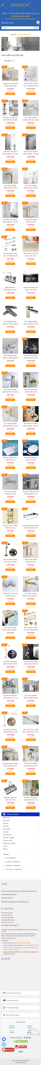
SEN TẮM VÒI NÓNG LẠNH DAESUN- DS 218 (10, 697)
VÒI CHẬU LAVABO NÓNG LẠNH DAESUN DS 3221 (10, 629)
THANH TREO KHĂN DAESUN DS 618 (31, 561)
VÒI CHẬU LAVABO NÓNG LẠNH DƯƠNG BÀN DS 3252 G (10, 187)
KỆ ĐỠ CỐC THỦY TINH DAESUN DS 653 (10, 595)
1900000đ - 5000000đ (12, 862)
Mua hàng (10, 93)
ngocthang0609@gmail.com (11, 949)
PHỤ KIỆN (5, 832)
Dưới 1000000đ (10, 858)
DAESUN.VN (4, 940)
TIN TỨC (5, 846)
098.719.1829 (35, 945)
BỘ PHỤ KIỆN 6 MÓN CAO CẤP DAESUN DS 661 (31, 629)
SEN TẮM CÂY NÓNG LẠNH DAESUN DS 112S (10, 731)
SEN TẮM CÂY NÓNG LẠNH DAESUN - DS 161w (10, 221)
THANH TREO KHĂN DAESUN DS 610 (31, 221)
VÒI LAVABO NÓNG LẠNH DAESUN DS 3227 (10, 425)
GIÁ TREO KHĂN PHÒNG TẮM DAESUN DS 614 (10, 765)
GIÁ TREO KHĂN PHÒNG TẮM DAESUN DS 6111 (31, 527)
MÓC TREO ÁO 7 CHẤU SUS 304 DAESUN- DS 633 (31, 731)
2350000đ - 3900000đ (12, 865)
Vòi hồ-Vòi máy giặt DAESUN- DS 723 (10, 493)
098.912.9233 (17, 943)
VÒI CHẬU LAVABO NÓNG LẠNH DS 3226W (30, 119)
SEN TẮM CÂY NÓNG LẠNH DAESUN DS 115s (31, 357)
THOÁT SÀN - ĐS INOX (9, 843)
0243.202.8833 (27, 943)
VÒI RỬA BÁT (6, 829)
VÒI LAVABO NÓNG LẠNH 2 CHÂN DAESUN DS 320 (10, 357)
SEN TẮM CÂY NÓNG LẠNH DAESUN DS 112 (31, 765)
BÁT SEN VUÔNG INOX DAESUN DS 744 (10, 459)
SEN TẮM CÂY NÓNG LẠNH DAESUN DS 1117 (31, 663)
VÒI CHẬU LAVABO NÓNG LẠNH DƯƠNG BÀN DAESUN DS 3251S (30, 697)
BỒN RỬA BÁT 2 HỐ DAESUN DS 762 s (10, 289)
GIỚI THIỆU (6, 820)
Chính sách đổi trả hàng (7, 920)
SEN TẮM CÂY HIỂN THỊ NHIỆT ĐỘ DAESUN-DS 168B (10, 119)
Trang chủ (13, 34)
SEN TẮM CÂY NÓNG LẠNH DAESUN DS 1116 (10, 663)
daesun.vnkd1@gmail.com (14, 947)
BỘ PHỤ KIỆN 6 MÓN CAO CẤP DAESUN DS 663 (10, 255)
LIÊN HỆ (5, 849)
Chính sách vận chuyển (7, 917)
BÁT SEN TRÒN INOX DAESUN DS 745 (30, 459)
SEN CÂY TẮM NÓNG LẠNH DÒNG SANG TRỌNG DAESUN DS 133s (31, 391)
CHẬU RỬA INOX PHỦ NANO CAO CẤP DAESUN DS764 (31, 289)
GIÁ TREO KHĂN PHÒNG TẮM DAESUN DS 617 (31, 493)
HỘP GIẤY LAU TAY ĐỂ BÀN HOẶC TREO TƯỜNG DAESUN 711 (31, 255)
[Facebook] (8, 1039)
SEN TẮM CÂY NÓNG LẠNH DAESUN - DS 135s (30, 425)
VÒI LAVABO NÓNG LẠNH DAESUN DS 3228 (30, 323)
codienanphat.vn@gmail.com (30, 947)
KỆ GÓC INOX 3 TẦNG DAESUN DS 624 (10, 527)
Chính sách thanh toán (7, 922)
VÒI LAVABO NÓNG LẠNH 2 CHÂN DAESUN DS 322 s (10, 323)
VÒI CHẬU (6, 826)
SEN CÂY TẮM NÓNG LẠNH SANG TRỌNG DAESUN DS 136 (10, 561)
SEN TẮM (5, 823)
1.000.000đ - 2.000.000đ (13, 869)
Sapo (24, 1062)
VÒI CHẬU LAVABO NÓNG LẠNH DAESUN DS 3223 (31, 595)
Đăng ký (11, 23)
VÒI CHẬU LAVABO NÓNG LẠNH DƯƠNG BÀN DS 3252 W (31, 187)
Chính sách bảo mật (6, 915)
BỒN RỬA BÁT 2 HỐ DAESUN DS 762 (10, 799)
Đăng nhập (4, 23)
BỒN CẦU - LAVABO (8, 837)
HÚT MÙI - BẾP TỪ (8, 840)
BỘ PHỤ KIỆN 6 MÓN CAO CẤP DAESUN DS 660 (31, 85)
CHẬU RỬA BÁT (7, 835)
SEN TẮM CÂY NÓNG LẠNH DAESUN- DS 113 (31, 799)
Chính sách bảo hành (7, 913)
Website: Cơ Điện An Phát (8, 938)
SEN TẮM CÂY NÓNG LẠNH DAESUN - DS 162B (31, 153)
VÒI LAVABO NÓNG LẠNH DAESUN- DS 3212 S (10, 391)
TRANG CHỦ (6, 817)
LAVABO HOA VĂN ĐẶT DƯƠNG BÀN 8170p (10, 85)
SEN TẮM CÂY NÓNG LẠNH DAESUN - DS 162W (10, 153)
